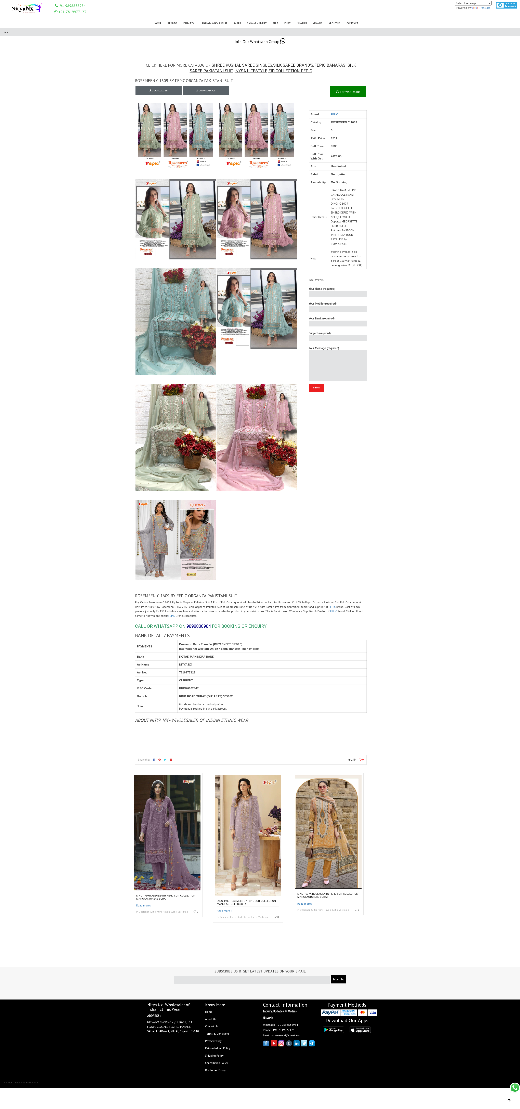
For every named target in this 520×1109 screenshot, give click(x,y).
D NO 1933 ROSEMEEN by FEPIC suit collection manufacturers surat (246, 902)
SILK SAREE (284, 65)
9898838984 (198, 626)
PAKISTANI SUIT (218, 70)
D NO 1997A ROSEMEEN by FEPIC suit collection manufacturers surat (327, 895)
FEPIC (320, 65)
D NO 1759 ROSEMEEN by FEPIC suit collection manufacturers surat (165, 897)
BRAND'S (304, 65)
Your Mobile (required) (323, 303)
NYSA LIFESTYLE (251, 70)
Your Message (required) (324, 348)
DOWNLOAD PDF (207, 90)
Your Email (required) (322, 318)
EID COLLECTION (284, 70)
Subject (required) (320, 333)
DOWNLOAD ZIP (159, 90)
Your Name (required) (322, 289)
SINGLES (264, 65)
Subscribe (338, 979)
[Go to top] (509, 1100)
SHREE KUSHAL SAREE (233, 65)
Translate (484, 8)
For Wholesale (349, 92)
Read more (143, 905)
